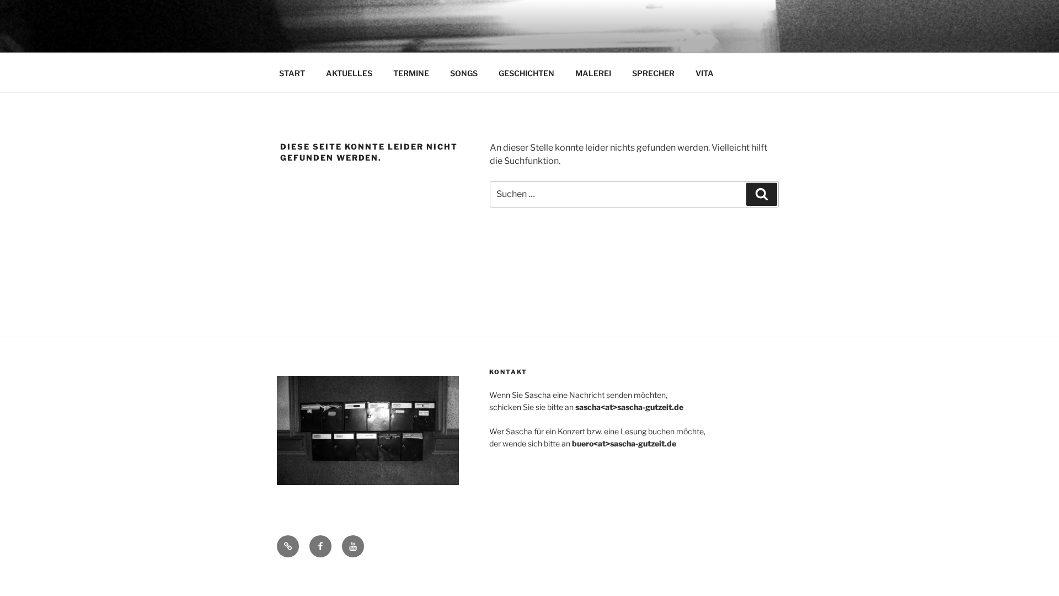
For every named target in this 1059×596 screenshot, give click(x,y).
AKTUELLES (349, 73)
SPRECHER (653, 73)
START (292, 73)
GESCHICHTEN (526, 73)
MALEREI (593, 73)
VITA (705, 73)
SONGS (464, 73)
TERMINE (411, 73)
